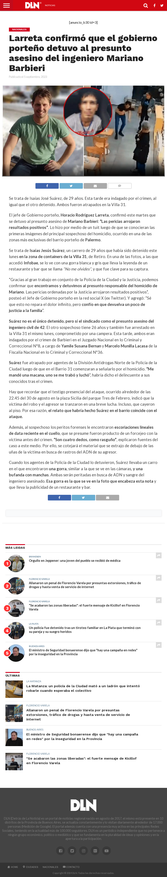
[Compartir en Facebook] (47, 185)
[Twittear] (71, 185)
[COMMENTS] (120, 185)
